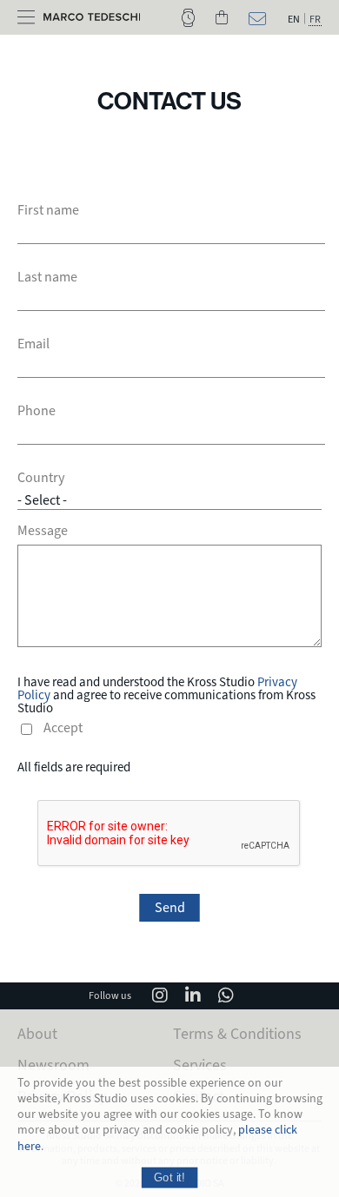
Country (40, 478)
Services (200, 1065)
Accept (63, 728)
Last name (47, 277)
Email (33, 344)
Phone (36, 411)
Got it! (169, 1176)
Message (42, 531)
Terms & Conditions (237, 1033)
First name (48, 210)
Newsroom (53, 1065)
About (37, 1033)
